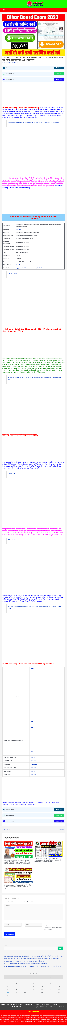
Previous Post (6, 829)
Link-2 (32, 722)
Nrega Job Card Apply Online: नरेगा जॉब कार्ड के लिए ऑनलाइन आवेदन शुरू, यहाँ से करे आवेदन (17, 886)
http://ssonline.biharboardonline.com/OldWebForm (30, 268)
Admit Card (11, 540)
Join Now (59, 68)
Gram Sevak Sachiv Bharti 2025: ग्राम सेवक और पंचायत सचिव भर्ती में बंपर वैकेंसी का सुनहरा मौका (25, 963)
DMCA (37, 1008)
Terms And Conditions (41, 1006)
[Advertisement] (33, 94)
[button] (64, 10)
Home (37, 1004)
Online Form (11, 473)
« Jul (33, 999)
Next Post (62, 829)
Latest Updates (12, 273)
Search (5, 945)
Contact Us (61, 1006)
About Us (52, 1006)
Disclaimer (55, 1004)
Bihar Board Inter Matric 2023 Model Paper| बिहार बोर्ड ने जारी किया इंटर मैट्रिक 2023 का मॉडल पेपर (33, 122)
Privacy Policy (45, 1004)
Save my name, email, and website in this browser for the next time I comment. (53, 927)
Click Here (18, 229)
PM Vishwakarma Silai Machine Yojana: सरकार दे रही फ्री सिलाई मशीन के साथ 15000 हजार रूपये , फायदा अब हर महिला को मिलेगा (33, 966)
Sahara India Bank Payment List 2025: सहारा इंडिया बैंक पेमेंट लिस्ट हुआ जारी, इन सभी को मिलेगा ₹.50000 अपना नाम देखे (48, 860)
